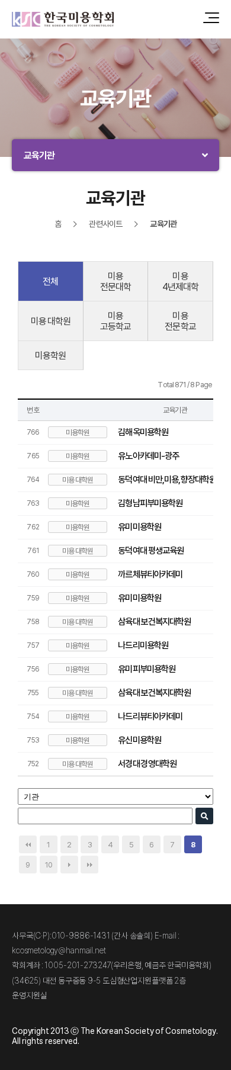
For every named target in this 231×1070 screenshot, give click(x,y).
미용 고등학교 (115, 321)
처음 (28, 844)
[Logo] (63, 19)
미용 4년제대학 (180, 281)
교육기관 (39, 155)
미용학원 (50, 355)
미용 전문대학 (115, 281)
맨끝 (89, 864)
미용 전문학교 (180, 321)
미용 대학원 (51, 320)
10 (48, 864)
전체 (50, 281)
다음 (69, 864)
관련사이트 (105, 223)
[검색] (204, 816)
